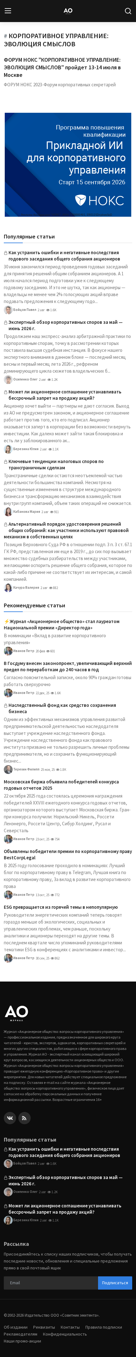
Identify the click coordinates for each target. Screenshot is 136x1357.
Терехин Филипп (26, 769)
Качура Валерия (26, 587)
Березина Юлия (26, 448)
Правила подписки (103, 1327)
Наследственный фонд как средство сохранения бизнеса (62, 708)
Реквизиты (44, 1327)
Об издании (16, 1327)
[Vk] (10, 1118)
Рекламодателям (20, 1334)
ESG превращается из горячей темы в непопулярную (61, 907)
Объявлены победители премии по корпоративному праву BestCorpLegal (68, 854)
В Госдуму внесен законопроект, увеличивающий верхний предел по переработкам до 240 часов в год (68, 666)
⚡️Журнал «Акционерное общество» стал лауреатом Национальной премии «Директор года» (62, 624)
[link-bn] (68, 165)
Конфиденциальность (65, 1334)
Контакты (70, 1327)
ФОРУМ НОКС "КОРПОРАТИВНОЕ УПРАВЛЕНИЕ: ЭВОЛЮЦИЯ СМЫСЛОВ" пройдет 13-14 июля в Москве (62, 67)
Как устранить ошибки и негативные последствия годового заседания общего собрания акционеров (64, 255)
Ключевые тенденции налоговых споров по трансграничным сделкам (56, 464)
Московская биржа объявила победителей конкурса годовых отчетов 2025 (61, 785)
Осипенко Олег (25, 379)
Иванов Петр (23, 650)
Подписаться (115, 1282)
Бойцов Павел (24, 309)
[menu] (8, 11)
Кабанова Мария (26, 511)
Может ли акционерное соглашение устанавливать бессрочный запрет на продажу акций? (65, 395)
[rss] (24, 1118)
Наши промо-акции (22, 1341)
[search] (128, 11)
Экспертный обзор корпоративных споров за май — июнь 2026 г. (66, 325)
